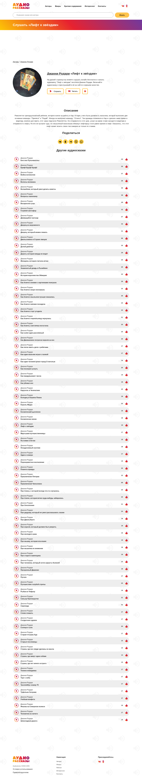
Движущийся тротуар (29, 218)
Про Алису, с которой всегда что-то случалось (40, 491)
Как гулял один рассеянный (32, 333)
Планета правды (28, 469)
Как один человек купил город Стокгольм (38, 362)
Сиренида (25, 606)
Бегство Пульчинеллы (30, 160)
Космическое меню (29, 419)
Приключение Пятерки (30, 476)
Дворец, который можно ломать (34, 232)
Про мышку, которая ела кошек (33, 541)
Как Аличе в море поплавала (33, 290)
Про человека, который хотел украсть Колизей (40, 563)
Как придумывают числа (31, 376)
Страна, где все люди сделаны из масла (37, 649)
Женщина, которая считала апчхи (34, 261)
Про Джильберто (28, 520)
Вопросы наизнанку (29, 196)
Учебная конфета (28, 699)
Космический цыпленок (30, 412)
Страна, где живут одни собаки (33, 656)
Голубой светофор (28, 211)
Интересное (90, 6)
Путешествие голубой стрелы (33, 584)
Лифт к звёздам (27, 426)
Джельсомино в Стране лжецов (34, 239)
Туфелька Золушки (28, 692)
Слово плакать (27, 613)
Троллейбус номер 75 (30, 685)
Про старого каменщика (31, 556)
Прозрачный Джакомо (30, 570)
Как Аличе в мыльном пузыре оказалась (38, 297)
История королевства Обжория (34, 275)
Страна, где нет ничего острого (33, 663)
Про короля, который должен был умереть (38, 527)
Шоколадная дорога (29, 721)
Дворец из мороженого (30, 225)
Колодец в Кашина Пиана (31, 397)
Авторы (48, 6)
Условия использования (23, 769)
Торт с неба (25, 678)
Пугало (24, 577)
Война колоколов (28, 175)
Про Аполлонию (27, 505)
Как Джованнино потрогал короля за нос (37, 340)
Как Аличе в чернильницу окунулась (36, 318)
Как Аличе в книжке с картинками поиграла (38, 282)
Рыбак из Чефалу (28, 591)
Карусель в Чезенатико (30, 390)
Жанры (58, 6)
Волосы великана (28, 182)
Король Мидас (27, 405)
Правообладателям (20, 772)
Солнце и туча (26, 627)
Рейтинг (59, 767)
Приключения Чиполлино (31, 484)
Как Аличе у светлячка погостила (34, 326)
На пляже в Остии (28, 441)
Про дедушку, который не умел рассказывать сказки (42, 512)
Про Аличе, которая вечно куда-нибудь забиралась (42, 498)
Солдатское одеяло (29, 620)
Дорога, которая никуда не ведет (34, 254)
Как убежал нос (27, 383)
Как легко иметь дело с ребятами (34, 347)
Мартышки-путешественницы (33, 433)
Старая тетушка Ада (29, 635)
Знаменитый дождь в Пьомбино (34, 268)
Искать (122, 15)
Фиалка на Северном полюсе (33, 706)
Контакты (102, 6)
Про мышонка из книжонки (32, 548)
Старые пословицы (29, 642)
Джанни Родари (26, 62)
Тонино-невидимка (28, 671)
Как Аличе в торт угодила (31, 311)
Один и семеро (27, 455)
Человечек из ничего (29, 714)
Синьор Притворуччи (30, 599)
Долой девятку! (27, 247)
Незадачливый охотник (30, 448)
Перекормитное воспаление (32, 462)
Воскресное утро (28, 203)
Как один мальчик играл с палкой (34, 354)
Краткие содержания (72, 6)
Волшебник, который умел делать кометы (38, 189)
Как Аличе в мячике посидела (33, 304)
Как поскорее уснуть (29, 369)
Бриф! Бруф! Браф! (29, 168)
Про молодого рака (29, 534)
